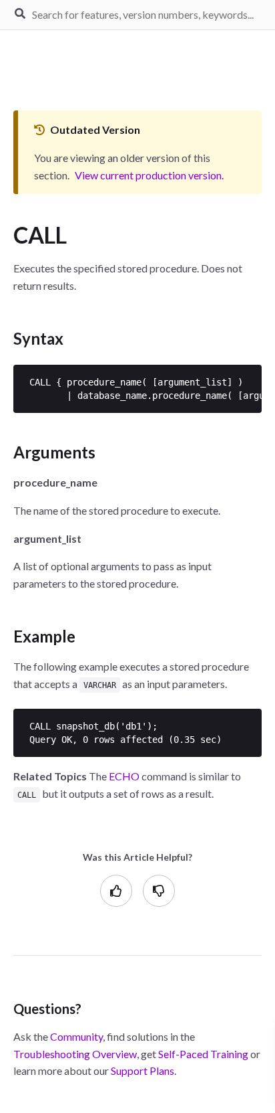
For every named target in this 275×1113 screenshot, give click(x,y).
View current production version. (149, 175)
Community (76, 1036)
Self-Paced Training (203, 1053)
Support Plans (142, 1070)
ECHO (124, 776)
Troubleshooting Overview (75, 1053)
